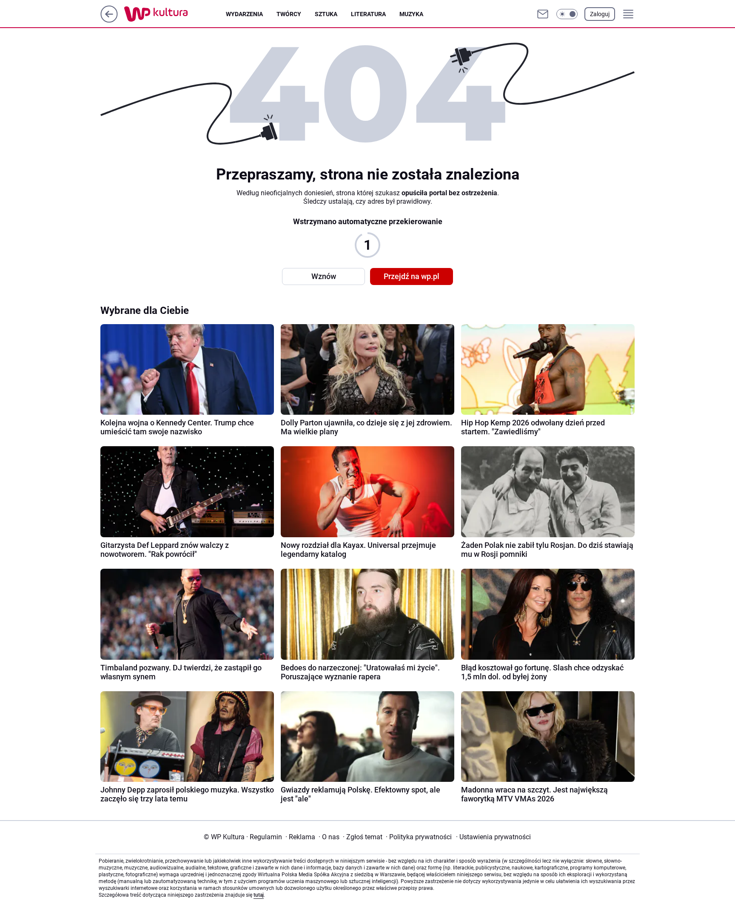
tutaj (259, 895)
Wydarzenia (244, 14)
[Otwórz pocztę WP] (543, 14)
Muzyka (411, 14)
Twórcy (288, 14)
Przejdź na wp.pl (411, 276)
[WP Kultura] (175, 14)
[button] (567, 14)
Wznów (323, 276)
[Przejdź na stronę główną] (109, 20)
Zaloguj (600, 14)
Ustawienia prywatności (493, 837)
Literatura (368, 14)
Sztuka (326, 14)
